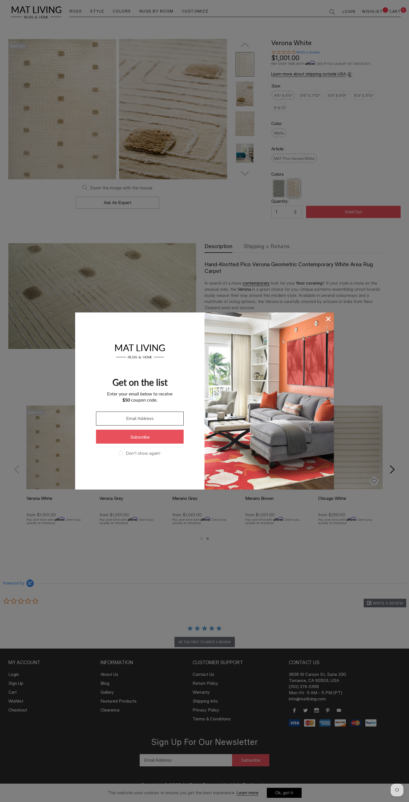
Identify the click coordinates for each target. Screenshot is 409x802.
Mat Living (139, 350)
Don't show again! (143, 453)
